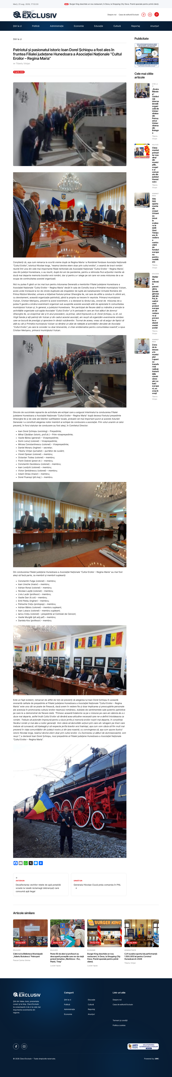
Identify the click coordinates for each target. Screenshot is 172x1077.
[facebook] (144, 15)
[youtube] (150, 15)
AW (156, 1059)
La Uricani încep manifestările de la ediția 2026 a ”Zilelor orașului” (130, 4)
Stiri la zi (17, 39)
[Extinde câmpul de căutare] (156, 14)
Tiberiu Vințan (23, 63)
